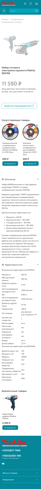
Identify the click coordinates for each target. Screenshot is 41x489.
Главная (5, 19)
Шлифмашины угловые (12, 22)
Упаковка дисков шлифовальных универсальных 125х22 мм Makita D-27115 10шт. (10, 147)
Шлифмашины (17, 19)
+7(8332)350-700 (11, 455)
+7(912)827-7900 (11, 450)
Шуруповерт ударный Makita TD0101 (9, 416)
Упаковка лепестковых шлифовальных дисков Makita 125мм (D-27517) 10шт (30, 148)
